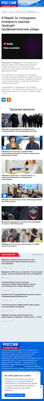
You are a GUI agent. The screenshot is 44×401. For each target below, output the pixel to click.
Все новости (37, 254)
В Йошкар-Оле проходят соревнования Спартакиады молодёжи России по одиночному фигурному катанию (20, 153)
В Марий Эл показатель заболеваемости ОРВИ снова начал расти (20, 245)
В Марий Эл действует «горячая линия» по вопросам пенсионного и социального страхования (18, 177)
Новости (11, 11)
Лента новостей (20, 11)
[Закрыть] (38, 374)
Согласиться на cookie (14, 395)
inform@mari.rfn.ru (19, 366)
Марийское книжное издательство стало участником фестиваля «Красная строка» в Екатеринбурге (19, 261)
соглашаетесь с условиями (15, 381)
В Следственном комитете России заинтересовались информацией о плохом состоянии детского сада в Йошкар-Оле (19, 284)
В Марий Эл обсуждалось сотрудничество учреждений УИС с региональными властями (19, 130)
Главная (4, 11)
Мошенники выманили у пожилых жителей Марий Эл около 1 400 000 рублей (21, 223)
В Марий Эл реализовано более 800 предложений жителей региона (22, 200)
